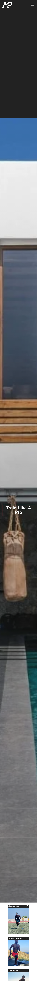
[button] (32, 5)
